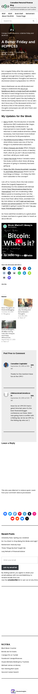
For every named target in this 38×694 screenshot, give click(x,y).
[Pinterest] (20, 514)
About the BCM (8, 16)
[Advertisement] (19, 612)
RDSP (10, 14)
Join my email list (10, 567)
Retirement (30, 14)
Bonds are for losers (9, 651)
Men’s (6, 122)
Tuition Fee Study (10, 159)
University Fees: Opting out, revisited (15, 538)
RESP (3, 14)
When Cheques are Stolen (13, 148)
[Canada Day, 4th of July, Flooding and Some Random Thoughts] (25, 303)
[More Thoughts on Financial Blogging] (9, 303)
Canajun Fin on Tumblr (10, 655)
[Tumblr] (29, 514)
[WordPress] (24, 514)
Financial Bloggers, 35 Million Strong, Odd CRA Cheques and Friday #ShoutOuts (8, 334)
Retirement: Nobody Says (11, 545)
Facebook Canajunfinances (12, 658)
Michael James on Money (11, 665)
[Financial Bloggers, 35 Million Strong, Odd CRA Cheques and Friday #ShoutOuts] (9, 324)
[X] (27, 518)
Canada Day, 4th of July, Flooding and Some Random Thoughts (25, 311)
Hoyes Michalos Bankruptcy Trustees (15, 662)
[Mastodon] (15, 514)
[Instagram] (34, 514)
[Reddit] (17, 518)
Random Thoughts (8, 55)
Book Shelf (19, 14)
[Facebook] (5, 514)
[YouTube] (12, 518)
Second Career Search (10, 672)
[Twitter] (10, 514)
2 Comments (19, 52)
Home (17, 33)
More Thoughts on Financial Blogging (8, 309)
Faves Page (21, 16)
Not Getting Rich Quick (10, 669)
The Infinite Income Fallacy (13, 140)
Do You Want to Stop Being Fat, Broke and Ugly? (19, 541)
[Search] (33, 21)
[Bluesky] (22, 518)
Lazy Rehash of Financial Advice (13, 551)
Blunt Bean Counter (9, 648)
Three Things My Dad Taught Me (14, 548)
